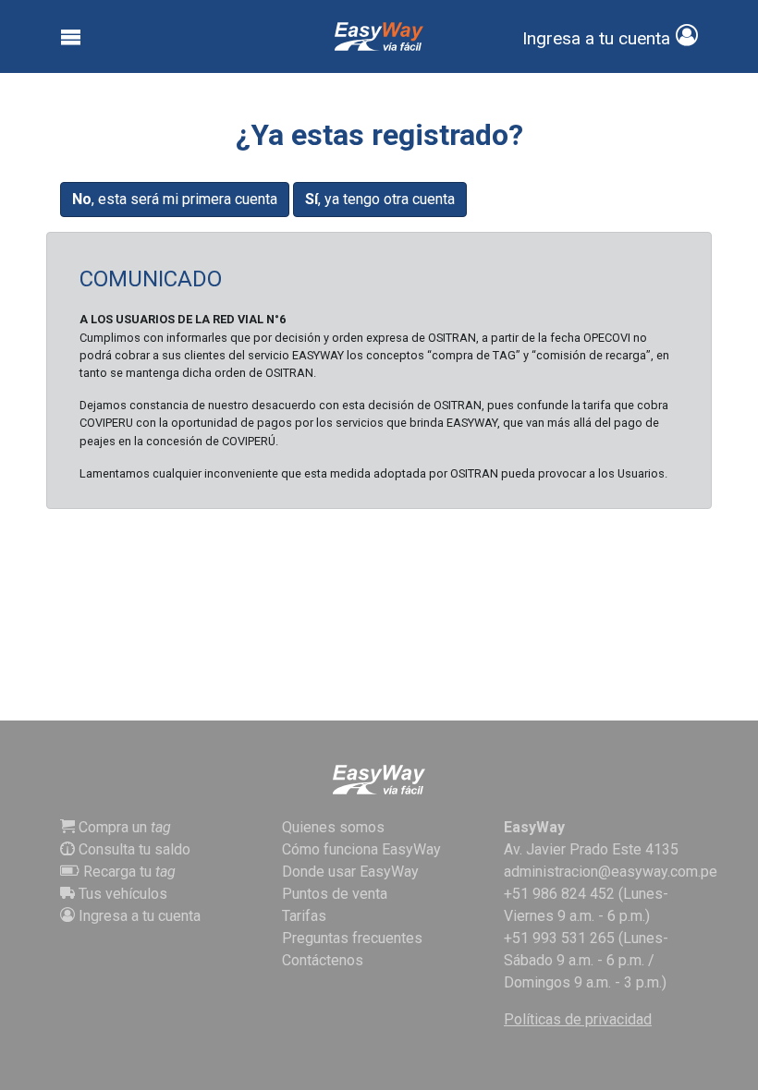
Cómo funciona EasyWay (361, 849)
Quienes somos (333, 827)
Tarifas (304, 916)
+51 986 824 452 (559, 893)
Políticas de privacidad (578, 1019)
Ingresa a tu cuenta (138, 916)
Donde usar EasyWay (350, 871)
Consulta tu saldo (132, 849)
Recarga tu (127, 871)
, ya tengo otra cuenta (380, 199)
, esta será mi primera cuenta (174, 199)
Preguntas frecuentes (352, 938)
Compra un (123, 827)
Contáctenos (322, 960)
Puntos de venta (334, 893)
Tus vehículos (121, 893)
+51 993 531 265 (559, 938)
